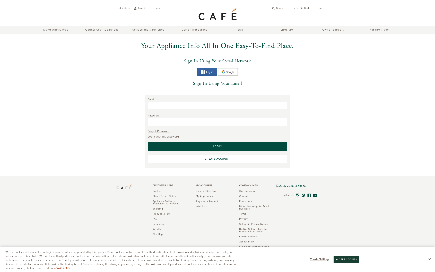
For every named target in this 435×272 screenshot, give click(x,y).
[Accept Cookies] (429, 259)
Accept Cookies (346, 259)
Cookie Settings (319, 259)
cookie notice (62, 268)
